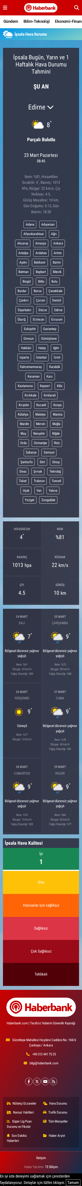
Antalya (23, 253)
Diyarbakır (24, 310)
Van (38, 490)
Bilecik (57, 272)
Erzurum (56, 319)
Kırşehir (24, 405)
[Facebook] (29, 1081)
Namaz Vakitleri (23, 1112)
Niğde (56, 433)
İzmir (57, 357)
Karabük (54, 367)
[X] (37, 1081)
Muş (23, 433)
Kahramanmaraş (31, 367)
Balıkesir (40, 262)
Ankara (58, 243)
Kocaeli (41, 405)
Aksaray (22, 243)
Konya (57, 405)
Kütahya (23, 414)
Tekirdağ (55, 471)
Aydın (23, 262)
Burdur (22, 291)
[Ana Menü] (5, 7)
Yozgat (29, 500)
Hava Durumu (58, 1103)
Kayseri (45, 386)
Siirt (42, 462)
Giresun (28, 338)
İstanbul (41, 357)
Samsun (49, 452)
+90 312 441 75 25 (44, 1054)
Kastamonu (25, 386)
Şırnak (37, 471)
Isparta (24, 357)
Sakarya (31, 452)
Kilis (59, 386)
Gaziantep (49, 329)
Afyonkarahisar (33, 234)
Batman (23, 272)
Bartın (57, 262)
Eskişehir (30, 329)
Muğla (56, 424)
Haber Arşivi (57, 1136)
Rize (57, 443)
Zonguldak (48, 500)
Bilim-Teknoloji (36, 21)
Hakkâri (26, 348)
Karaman (33, 376)
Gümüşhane (49, 338)
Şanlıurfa (26, 462)
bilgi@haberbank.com (44, 1063)
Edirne (58, 310)
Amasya (40, 243)
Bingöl (27, 281)
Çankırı (24, 300)
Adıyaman (47, 224)
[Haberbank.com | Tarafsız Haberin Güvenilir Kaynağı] (40, 8)
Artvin (58, 253)
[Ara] (76, 7)
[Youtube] (45, 1081)
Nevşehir (39, 433)
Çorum (40, 300)
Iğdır (56, 348)
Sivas (22, 471)
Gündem (10, 21)
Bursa (37, 291)
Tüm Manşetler (58, 1121)
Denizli (56, 300)
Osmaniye (40, 443)
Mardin (24, 424)
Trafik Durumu (57, 1112)
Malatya (40, 414)
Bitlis (41, 281)
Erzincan (38, 319)
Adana (30, 224)
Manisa (57, 414)
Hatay (42, 348)
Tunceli (56, 481)
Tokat (22, 481)
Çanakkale (55, 291)
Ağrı (54, 234)
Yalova (53, 490)
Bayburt (41, 272)
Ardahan (41, 253)
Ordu (23, 443)
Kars (49, 376)
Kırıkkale (30, 395)
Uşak (26, 490)
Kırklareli (50, 395)
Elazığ (22, 319)
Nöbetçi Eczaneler (24, 1103)
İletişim (41, 1158)
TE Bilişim (51, 1167)
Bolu (54, 281)
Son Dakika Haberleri (17, 1138)
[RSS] (53, 1081)
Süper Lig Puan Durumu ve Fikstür (19, 1124)
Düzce (42, 310)
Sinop (56, 462)
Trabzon (39, 481)
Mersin (40, 424)
